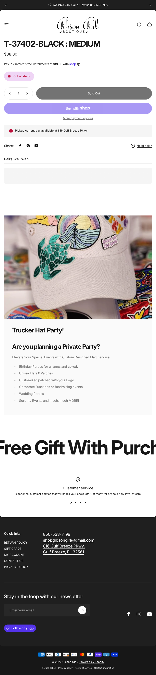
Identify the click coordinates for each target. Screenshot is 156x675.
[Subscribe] (82, 610)
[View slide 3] (80, 502)
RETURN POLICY (15, 542)
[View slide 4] (85, 502)
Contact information (104, 668)
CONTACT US (13, 560)
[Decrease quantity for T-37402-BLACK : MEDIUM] (9, 93)
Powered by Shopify (91, 661)
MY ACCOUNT (14, 554)
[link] (68, 540)
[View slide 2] (75, 502)
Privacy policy (65, 668)
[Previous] (5, 5)
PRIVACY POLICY (16, 567)
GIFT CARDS (12, 548)
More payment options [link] (78, 118)
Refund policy (49, 668)
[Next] (150, 5)
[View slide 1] (70, 502)
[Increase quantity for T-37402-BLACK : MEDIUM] (28, 93)
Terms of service (83, 668)
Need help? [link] (144, 145)
